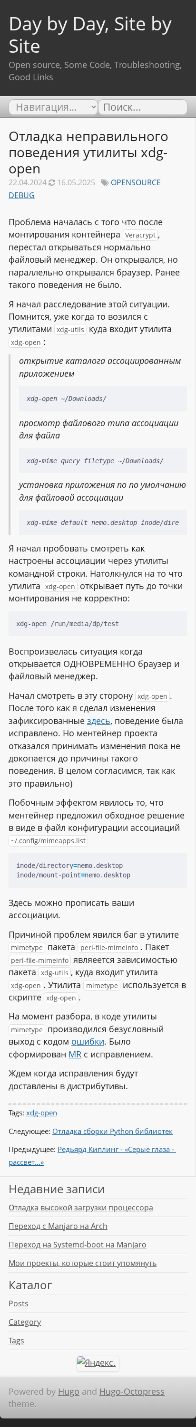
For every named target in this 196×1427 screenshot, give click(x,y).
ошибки (87, 1041)
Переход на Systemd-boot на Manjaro (78, 1244)
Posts (19, 1303)
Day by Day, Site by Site (90, 34)
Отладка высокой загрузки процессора (81, 1207)
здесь (98, 720)
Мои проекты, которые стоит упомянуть (83, 1263)
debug (22, 195)
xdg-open (41, 1112)
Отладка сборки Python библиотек (112, 1131)
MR (75, 1054)
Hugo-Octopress (132, 1391)
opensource (136, 182)
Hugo (68, 1391)
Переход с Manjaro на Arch (58, 1226)
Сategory (25, 1322)
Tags (16, 1340)
